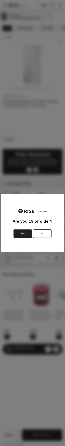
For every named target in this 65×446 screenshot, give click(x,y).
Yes (22, 233)
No (42, 233)
